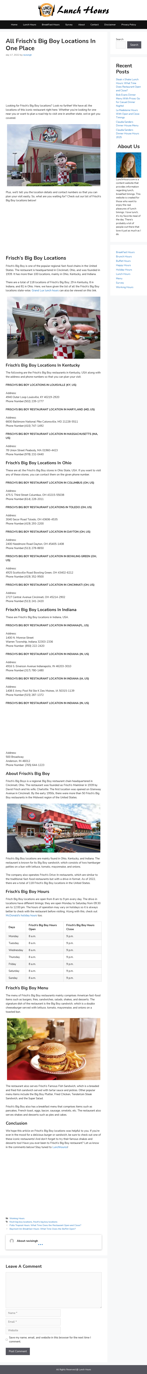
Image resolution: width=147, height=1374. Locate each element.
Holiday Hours (124, 269)
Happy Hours (123, 265)
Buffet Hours (123, 261)
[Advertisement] (54, 82)
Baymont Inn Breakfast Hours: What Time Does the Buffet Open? (42, 1228)
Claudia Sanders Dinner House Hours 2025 (127, 133)
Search (119, 39)
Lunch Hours (29, 24)
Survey (68, 24)
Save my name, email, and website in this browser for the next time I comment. (50, 1340)
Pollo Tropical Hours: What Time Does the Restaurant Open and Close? (45, 1225)
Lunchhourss (59, 1147)
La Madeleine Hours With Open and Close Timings (127, 114)
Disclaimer (110, 24)
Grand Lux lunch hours (45, 290)
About (81, 24)
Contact (94, 24)
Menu (119, 278)
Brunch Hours (124, 256)
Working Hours (17, 1218)
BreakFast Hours (51, 24)
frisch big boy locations (20, 1221)
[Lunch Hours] (73, 10)
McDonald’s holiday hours (21, 915)
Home (14, 24)
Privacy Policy (128, 24)
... (40, 1242)
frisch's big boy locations (45, 1221)
